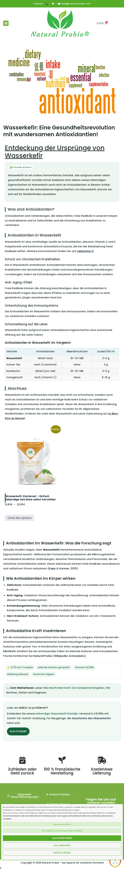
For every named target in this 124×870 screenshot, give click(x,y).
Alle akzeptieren (62, 838)
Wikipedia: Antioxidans (69, 656)
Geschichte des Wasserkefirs (91, 718)
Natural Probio (43, 656)
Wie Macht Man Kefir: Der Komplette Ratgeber (73, 688)
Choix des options (19, 518)
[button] (6, 23)
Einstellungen (62, 852)
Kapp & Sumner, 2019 (63, 568)
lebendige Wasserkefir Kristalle (57, 713)
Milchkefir (9, 651)
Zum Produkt (18, 731)
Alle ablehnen (62, 845)
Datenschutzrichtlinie (62, 824)
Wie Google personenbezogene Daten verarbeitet (62, 831)
